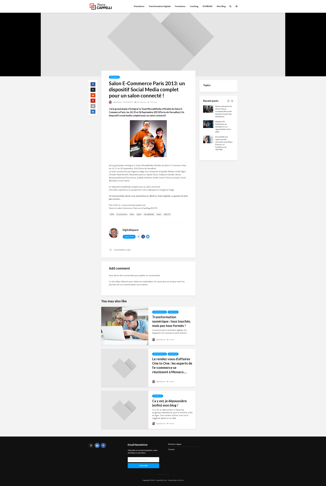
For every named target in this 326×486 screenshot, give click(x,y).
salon (139, 214)
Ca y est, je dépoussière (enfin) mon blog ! (169, 403)
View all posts (129, 237)
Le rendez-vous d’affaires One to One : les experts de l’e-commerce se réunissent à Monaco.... (172, 365)
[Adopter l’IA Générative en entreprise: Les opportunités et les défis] (208, 124)
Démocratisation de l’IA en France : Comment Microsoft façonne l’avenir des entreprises (223, 111)
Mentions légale (174, 444)
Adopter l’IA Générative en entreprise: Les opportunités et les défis (223, 126)
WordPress (180, 480)
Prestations (139, 6)
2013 (112, 214)
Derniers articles (160, 312)
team (159, 214)
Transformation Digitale (160, 6)
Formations (180, 6)
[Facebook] (103, 445)
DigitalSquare (117, 102)
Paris (132, 214)
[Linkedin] (97, 445)
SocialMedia (149, 214)
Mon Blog (221, 6)
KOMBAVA (207, 6)
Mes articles (114, 77)
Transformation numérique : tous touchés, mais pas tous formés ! (171, 321)
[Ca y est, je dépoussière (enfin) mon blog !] (124, 409)
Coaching (194, 6)
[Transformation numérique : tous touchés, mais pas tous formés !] (124, 325)
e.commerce (122, 214)
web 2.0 (167, 214)
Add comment (141, 102)
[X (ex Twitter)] (91, 445)
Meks (165, 480)
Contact (171, 449)
